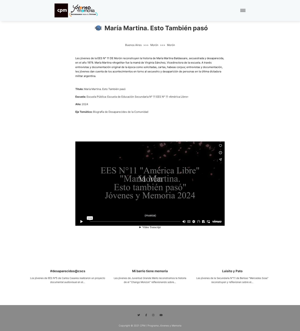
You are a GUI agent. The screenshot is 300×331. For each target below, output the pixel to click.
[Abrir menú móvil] (242, 10)
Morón (154, 45)
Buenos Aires (133, 45)
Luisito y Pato (232, 271)
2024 (85, 104)
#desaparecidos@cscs (67, 271)
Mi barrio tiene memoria (150, 271)
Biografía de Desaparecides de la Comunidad (120, 111)
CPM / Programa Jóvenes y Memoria (160, 325)
